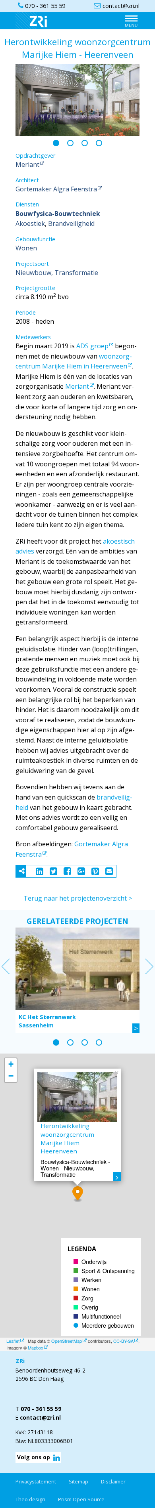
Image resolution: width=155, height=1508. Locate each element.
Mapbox (35, 1347)
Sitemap (78, 1481)
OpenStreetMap (66, 1341)
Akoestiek (30, 223)
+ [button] (11, 1064)
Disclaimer (113, 1481)
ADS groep (92, 346)
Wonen (26, 248)
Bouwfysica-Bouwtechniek (57, 213)
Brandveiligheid (71, 223)
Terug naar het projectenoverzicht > (77, 898)
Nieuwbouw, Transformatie (56, 272)
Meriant (27, 164)
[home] (35, 20)
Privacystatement (35, 1481)
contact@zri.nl (40, 1417)
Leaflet (12, 1341)
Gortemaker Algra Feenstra (56, 189)
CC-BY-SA (123, 1341)
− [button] (11, 1076)
